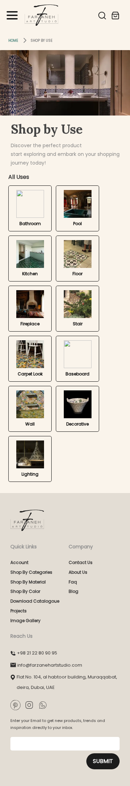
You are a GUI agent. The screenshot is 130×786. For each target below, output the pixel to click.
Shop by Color (25, 591)
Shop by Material (28, 582)
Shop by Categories (31, 572)
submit (103, 761)
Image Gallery (25, 621)
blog (73, 591)
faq (73, 582)
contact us (81, 562)
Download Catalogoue (34, 601)
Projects (18, 611)
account (19, 562)
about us (78, 572)
